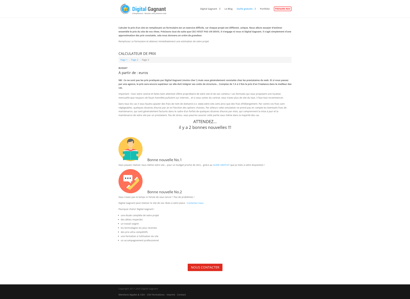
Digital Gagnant (208, 9)
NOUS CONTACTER (205, 267)
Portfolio (265, 9)
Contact (181, 294)
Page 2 (134, 59)
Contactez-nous (195, 202)
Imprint (171, 294)
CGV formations (155, 294)
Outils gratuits (245, 9)
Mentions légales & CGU (132, 294)
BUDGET (123, 67)
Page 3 (145, 59)
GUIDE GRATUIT (221, 164)
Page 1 (123, 59)
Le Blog (229, 9)
